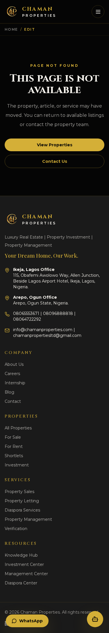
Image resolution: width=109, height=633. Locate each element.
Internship (15, 382)
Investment (17, 465)
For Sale (13, 437)
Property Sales (19, 491)
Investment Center (24, 564)
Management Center (26, 573)
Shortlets (14, 455)
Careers (12, 373)
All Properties (18, 428)
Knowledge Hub (21, 555)
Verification (16, 528)
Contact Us (54, 161)
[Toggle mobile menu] (98, 11)
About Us (14, 364)
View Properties (54, 144)
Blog (9, 392)
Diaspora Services (22, 510)
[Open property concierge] (95, 619)
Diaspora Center (21, 583)
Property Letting (22, 500)
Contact (13, 401)
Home (11, 29)
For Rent (14, 446)
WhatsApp (31, 620)
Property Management (28, 519)
